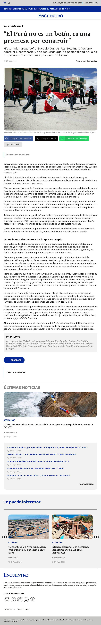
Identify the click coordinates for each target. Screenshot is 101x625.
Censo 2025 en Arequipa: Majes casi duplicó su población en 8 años (37, 9)
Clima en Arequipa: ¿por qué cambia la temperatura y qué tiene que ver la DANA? (47, 447)
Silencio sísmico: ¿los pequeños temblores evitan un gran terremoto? (41, 454)
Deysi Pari (12, 557)
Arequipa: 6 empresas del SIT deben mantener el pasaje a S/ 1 (38, 461)
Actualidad (17, 26)
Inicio (6, 26)
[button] (18, 138)
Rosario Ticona (10, 432)
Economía (12, 543)
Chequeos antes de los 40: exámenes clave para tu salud (35, 468)
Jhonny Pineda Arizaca (17, 155)
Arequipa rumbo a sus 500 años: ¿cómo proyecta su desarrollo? (38, 475)
